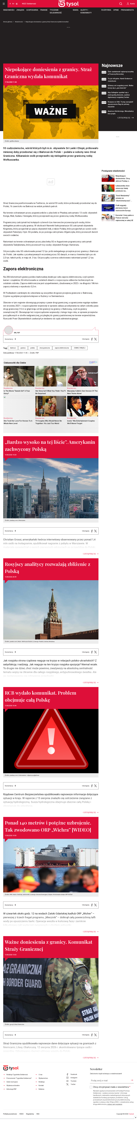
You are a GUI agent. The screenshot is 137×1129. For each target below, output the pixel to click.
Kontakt (41, 1085)
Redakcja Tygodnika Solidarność (17, 1075)
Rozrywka (106, 10)
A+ (13, 3)
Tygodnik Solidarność (56, 11)
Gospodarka (32, 10)
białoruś (13, 348)
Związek (20, 10)
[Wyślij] (132, 1080)
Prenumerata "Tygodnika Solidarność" (19, 1078)
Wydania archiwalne (13, 1085)
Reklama (41, 1089)
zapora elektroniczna (62, 348)
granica (23, 348)
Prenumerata (127, 10)
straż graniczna (45, 348)
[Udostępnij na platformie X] (95, 339)
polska (32, 348)
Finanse (44, 10)
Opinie (116, 10)
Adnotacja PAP (11, 1089)
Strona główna (7, 21)
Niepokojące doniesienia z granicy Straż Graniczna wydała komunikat (47, 21)
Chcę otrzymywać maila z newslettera (111, 1087)
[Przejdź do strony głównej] (66, 3)
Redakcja (42, 1082)
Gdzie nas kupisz (12, 1082)
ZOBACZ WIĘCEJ (79, 348)
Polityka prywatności (10, 1114)
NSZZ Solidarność (29, 3)
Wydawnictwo (43, 1078)
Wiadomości (8, 10)
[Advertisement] (68, 44)
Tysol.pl (131, 1114)
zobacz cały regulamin (114, 1104)
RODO (22, 1114)
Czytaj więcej (123, 118)
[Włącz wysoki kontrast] (17, 3)
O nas (40, 1075)
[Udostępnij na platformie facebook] (92, 339)
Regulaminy (30, 1114)
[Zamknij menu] (4, 3)
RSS (38, 1114)
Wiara (75, 10)
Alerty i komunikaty (86, 11)
